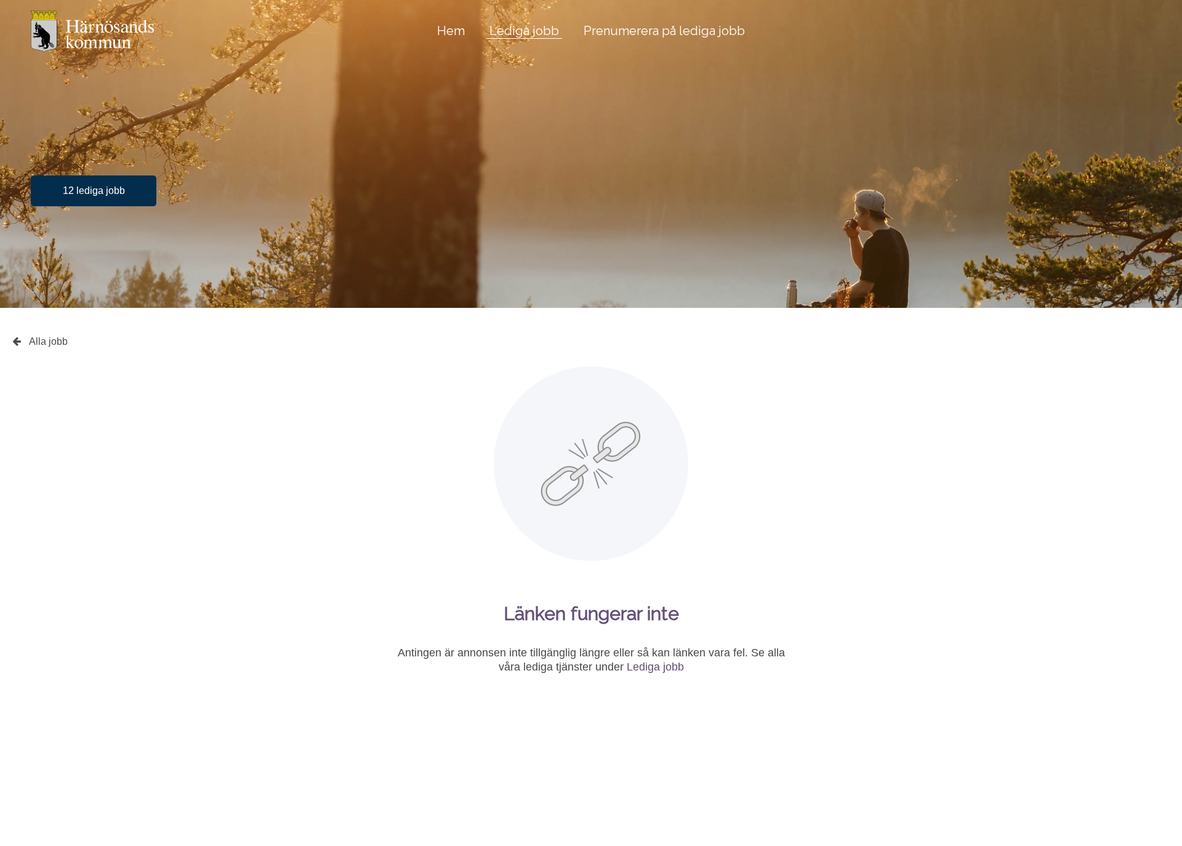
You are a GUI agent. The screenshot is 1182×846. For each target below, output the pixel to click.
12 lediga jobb (94, 190)
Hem (451, 30)
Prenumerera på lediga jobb (664, 30)
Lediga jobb (524, 30)
